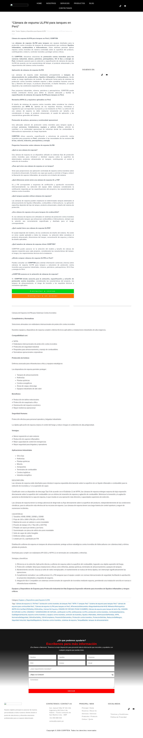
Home (39, 3)
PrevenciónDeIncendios (63, 617)
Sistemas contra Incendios (51, 620)
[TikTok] (120, 5)
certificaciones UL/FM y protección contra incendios (90, 612)
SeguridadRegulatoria (34, 620)
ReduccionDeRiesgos (114, 617)
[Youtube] (125, 5)
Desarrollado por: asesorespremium (71, 734)
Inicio (13, 31)
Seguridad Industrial (19, 620)
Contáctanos (65, 8)
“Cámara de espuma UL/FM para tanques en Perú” (52, 606)
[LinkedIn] (111, 5)
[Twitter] (106, 5)
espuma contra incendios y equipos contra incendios (46, 615)
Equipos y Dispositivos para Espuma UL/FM (33, 31)
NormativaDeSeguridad (20, 617)
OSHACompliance (48, 617)
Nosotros (51, 3)
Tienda (18, 31)
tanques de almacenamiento (98, 620)
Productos (79, 3)
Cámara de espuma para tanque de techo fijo (104, 609)
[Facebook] (101, 5)
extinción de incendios (74, 615)
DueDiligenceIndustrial (19, 615)
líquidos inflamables (89, 615)
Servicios (65, 3)
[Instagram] (115, 5)
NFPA (117, 615)
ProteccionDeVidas (99, 617)
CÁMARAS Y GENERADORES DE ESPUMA (41, 612)
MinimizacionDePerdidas (105, 615)
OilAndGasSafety (35, 617)
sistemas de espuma (69, 620)
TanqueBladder (82, 620)
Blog (91, 3)
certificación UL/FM (64, 612)
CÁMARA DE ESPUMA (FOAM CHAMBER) (73, 609)
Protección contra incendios (82, 617)
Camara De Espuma (50, 609)
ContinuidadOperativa (116, 612)
